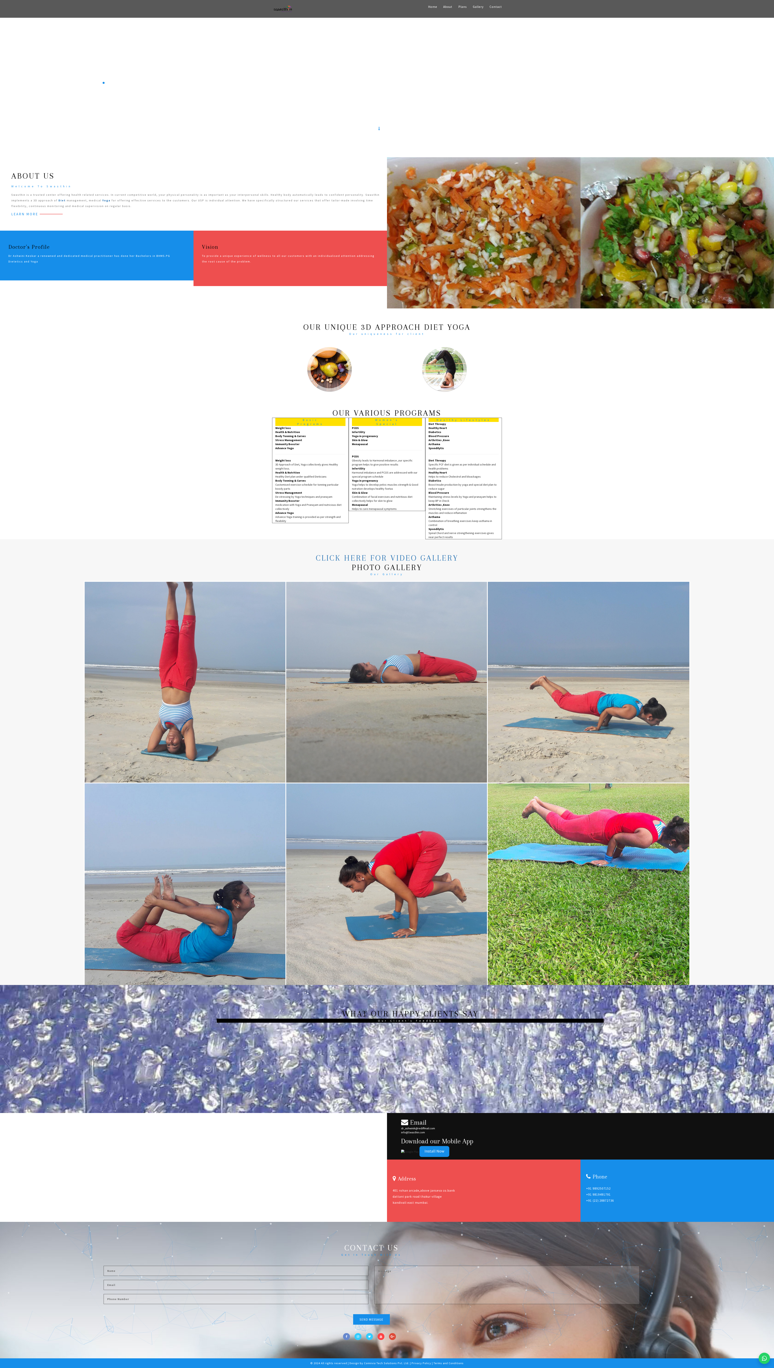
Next (612, 1069)
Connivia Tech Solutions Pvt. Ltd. (386, 1363)
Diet (62, 200)
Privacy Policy (422, 1363)
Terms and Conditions (449, 1363)
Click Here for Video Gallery (387, 558)
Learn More (24, 214)
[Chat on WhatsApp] (764, 1358)
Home (432, 7)
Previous (208, 1069)
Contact (496, 7)
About (447, 7)
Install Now (434, 1151)
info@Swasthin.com (413, 1132)
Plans (462, 7)
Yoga (106, 200)
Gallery (478, 7)
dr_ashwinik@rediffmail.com (418, 1128)
